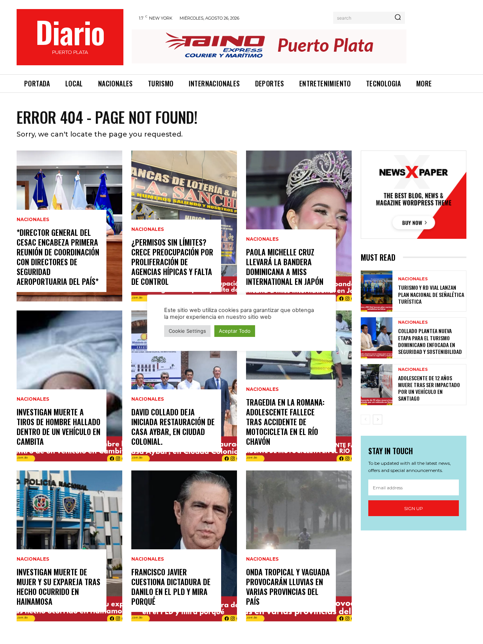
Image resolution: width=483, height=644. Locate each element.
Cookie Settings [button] (187, 331)
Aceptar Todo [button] (235, 331)
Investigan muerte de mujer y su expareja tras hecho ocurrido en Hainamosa (58, 586)
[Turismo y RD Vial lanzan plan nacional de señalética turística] (376, 291)
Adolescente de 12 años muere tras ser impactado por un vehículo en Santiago (429, 388)
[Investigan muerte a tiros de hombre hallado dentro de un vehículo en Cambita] (69, 385)
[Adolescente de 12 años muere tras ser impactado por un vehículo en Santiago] (376, 384)
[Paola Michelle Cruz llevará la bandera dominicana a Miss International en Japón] (299, 226)
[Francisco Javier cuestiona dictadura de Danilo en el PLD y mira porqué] (184, 545)
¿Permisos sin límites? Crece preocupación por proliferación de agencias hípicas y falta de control (172, 262)
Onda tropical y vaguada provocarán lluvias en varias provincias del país (288, 586)
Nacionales (33, 219)
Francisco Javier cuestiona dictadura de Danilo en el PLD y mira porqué (171, 586)
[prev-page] (365, 419)
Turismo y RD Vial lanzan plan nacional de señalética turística (431, 294)
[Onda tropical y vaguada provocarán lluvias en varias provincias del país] (299, 545)
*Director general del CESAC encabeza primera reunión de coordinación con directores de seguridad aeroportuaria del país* (58, 257)
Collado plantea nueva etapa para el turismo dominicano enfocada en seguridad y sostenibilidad (430, 341)
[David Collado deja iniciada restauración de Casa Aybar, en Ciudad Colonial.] (184, 385)
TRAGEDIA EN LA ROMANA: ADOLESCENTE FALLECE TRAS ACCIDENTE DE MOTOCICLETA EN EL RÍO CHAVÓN (285, 422)
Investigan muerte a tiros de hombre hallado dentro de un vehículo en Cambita (58, 426)
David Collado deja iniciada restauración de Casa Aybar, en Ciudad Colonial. (173, 426)
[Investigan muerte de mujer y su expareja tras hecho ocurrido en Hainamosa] (69, 545)
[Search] (398, 18)
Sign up (413, 508)
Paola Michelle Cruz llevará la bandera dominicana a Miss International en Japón (284, 266)
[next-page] (377, 419)
